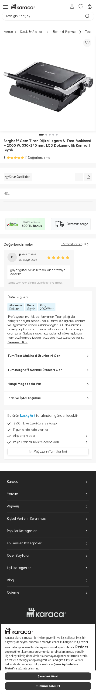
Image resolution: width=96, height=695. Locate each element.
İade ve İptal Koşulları (24, 398)
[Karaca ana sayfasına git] (46, 612)
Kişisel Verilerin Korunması (26, 518)
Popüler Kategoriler (22, 531)
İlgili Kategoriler (19, 568)
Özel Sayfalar (18, 555)
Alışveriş (13, 506)
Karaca (12, 482)
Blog (10, 580)
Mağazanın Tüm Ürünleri (50, 451)
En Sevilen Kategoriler (24, 543)
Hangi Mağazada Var (24, 384)
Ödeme (13, 592)
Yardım (12, 494)
